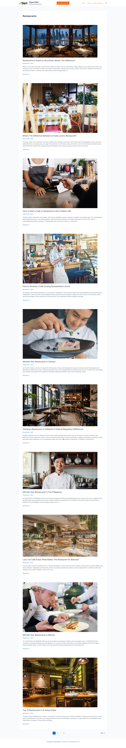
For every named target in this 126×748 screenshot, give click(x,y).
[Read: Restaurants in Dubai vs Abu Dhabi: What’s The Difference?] (60, 41)
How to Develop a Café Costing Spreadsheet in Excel (46, 286)
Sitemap (65, 741)
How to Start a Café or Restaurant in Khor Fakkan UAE (47, 211)
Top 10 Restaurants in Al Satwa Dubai (39, 710)
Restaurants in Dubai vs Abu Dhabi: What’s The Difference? (49, 60)
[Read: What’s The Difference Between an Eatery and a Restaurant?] (60, 108)
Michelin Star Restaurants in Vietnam (39, 362)
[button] (106, 3)
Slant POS (33, 2)
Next (103, 733)
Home (83, 3)
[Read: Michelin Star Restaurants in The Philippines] (60, 470)
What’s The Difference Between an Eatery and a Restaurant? (49, 136)
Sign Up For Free (98, 3)
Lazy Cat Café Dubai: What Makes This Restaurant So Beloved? (51, 559)
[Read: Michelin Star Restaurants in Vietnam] (60, 334)
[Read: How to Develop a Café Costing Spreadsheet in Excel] (60, 258)
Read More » (26, 74)
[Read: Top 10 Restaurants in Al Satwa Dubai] (60, 682)
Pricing (89, 3)
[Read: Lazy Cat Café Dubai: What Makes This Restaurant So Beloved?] (60, 535)
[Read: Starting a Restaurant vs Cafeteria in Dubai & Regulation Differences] (60, 405)
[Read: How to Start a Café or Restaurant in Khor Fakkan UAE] (60, 183)
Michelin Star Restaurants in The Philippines (42, 492)
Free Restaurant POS (74, 741)
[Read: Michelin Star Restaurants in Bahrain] (60, 607)
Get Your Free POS (63, 3)
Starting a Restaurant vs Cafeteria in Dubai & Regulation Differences (53, 429)
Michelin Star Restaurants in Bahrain (39, 635)
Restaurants (26, 63)
